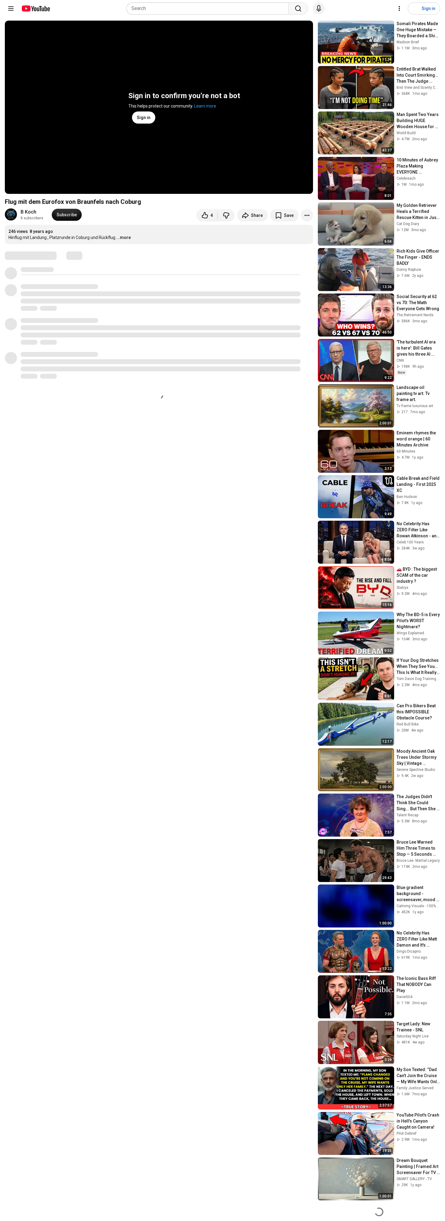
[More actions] (307, 215)
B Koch (28, 212)
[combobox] (209, 8)
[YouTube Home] (35, 8)
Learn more (205, 106)
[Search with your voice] (319, 8)
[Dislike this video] (226, 215)
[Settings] (399, 8)
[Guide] (11, 8)
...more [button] (123, 237)
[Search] (298, 8)
